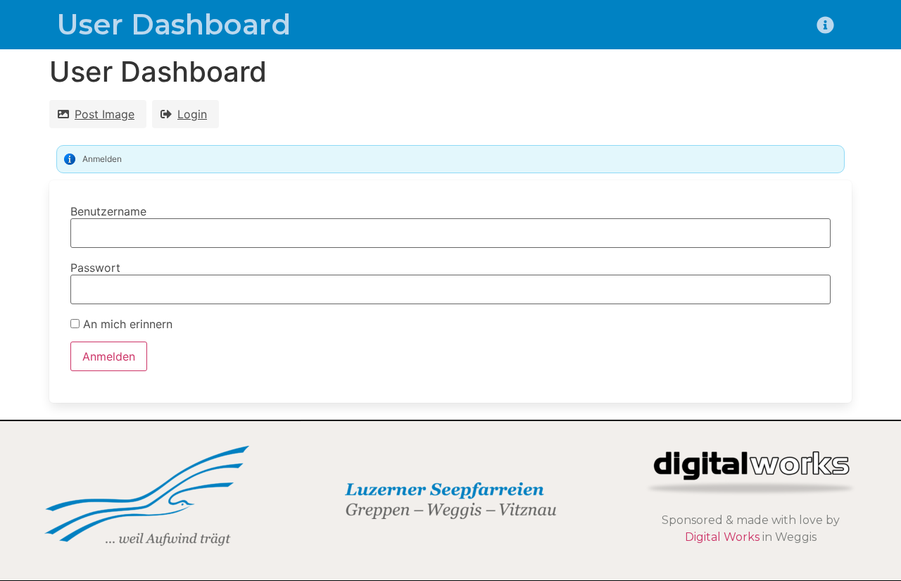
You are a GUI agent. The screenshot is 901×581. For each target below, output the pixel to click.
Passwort (95, 267)
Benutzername (108, 211)
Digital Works (722, 537)
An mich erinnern (126, 324)
